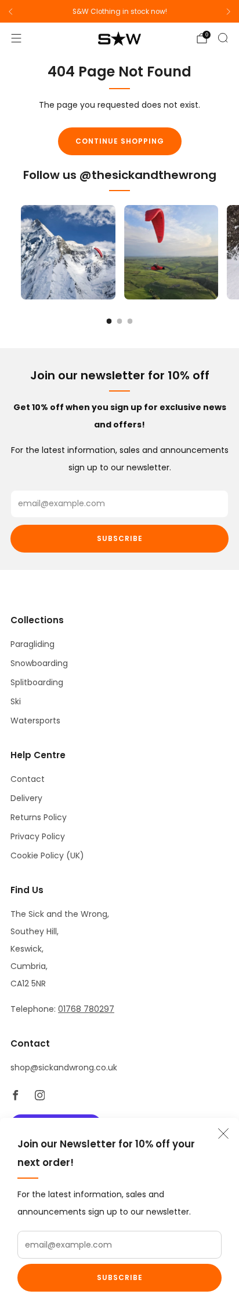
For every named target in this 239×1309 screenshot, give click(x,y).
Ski (15, 701)
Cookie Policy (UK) (47, 855)
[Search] (223, 37)
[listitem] (119, 11)
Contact (27, 779)
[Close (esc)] (223, 1133)
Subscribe (120, 1277)
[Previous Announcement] (10, 12)
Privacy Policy (37, 836)
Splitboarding (36, 682)
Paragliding (32, 644)
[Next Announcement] (229, 12)
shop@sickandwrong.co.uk (63, 1067)
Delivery (26, 798)
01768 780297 (86, 1009)
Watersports (35, 720)
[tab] (109, 321)
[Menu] (16, 38)
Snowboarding (39, 663)
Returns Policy (38, 817)
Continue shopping (119, 141)
